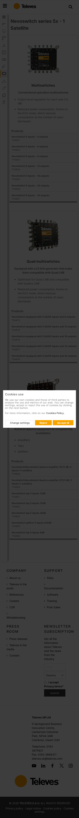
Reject (43, 422)
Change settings (20, 422)
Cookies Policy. (55, 413)
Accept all (63, 422)
